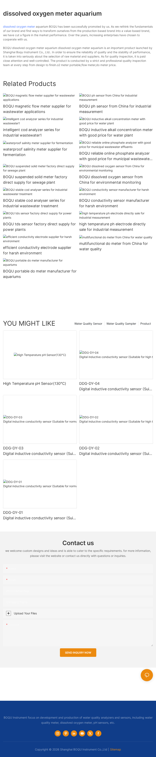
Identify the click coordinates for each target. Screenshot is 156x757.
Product (145, 323)
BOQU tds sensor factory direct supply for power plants (39, 227)
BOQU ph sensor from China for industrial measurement (115, 109)
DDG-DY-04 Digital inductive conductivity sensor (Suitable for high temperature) (116, 386)
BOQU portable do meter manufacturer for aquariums (40, 274)
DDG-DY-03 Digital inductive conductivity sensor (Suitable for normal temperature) (39, 451)
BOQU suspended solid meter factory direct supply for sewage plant (35, 179)
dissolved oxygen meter (19, 26)
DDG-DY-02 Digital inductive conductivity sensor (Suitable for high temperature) (116, 451)
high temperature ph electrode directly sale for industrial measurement (112, 227)
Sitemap (115, 749)
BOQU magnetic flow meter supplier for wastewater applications (37, 109)
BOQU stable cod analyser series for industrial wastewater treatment (34, 203)
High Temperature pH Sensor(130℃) (34, 383)
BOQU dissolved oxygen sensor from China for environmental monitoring (111, 179)
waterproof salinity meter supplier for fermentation (35, 152)
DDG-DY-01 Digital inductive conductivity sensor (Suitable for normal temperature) (39, 515)
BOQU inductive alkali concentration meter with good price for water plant (116, 132)
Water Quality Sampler (121, 323)
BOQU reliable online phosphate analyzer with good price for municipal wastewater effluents (115, 156)
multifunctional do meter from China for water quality (113, 246)
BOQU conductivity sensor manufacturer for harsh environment (114, 203)
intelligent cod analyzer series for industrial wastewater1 (31, 132)
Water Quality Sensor (88, 323)
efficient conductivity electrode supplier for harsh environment (37, 250)
